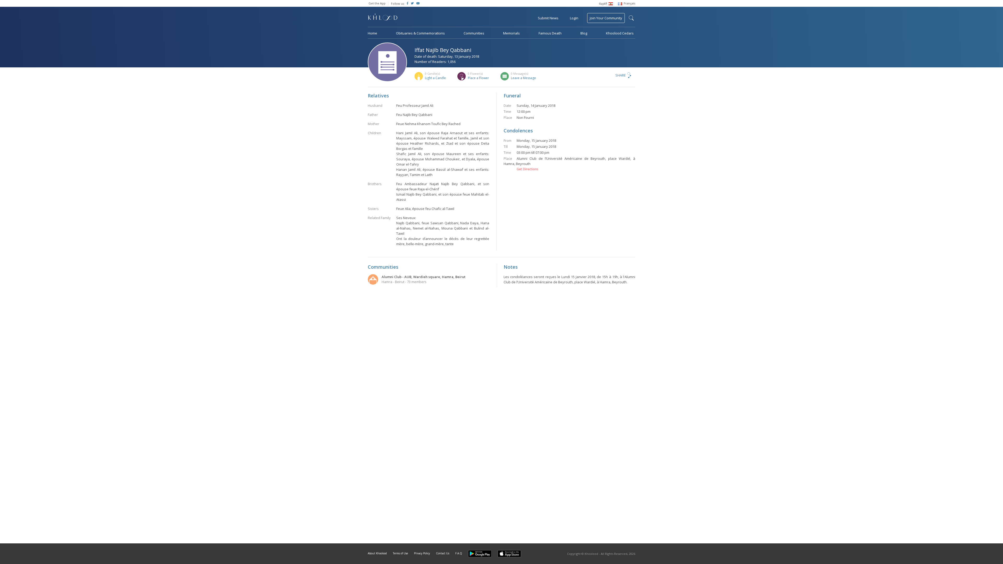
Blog (583, 33)
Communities (474, 33)
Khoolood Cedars (620, 33)
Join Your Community (606, 18)
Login (574, 18)
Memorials (511, 33)
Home (372, 33)
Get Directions (527, 169)
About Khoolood (377, 553)
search (631, 18)
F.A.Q (458, 553)
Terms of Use (400, 553)
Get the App (377, 3)
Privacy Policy (422, 553)
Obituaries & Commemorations (420, 33)
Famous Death (550, 33)
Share (620, 75)
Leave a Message (523, 78)
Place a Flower (478, 78)
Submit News (548, 18)
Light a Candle (435, 78)
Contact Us (442, 553)
